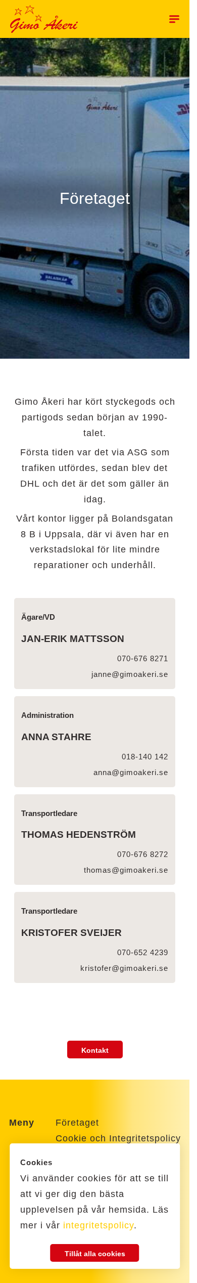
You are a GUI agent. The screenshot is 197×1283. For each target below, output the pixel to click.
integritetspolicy (98, 1225)
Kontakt (95, 1050)
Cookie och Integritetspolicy (118, 1138)
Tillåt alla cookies (95, 1254)
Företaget (77, 1123)
